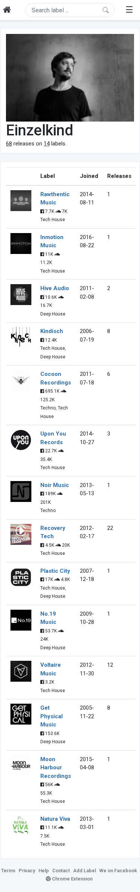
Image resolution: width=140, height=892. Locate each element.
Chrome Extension (72, 879)
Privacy (27, 870)
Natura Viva (55, 819)
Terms (8, 870)
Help (43, 870)
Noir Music (54, 485)
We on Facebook (118, 870)
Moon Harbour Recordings (55, 767)
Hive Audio (54, 288)
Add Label (84, 870)
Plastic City (55, 571)
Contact (61, 870)
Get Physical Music (51, 716)
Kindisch (51, 331)
